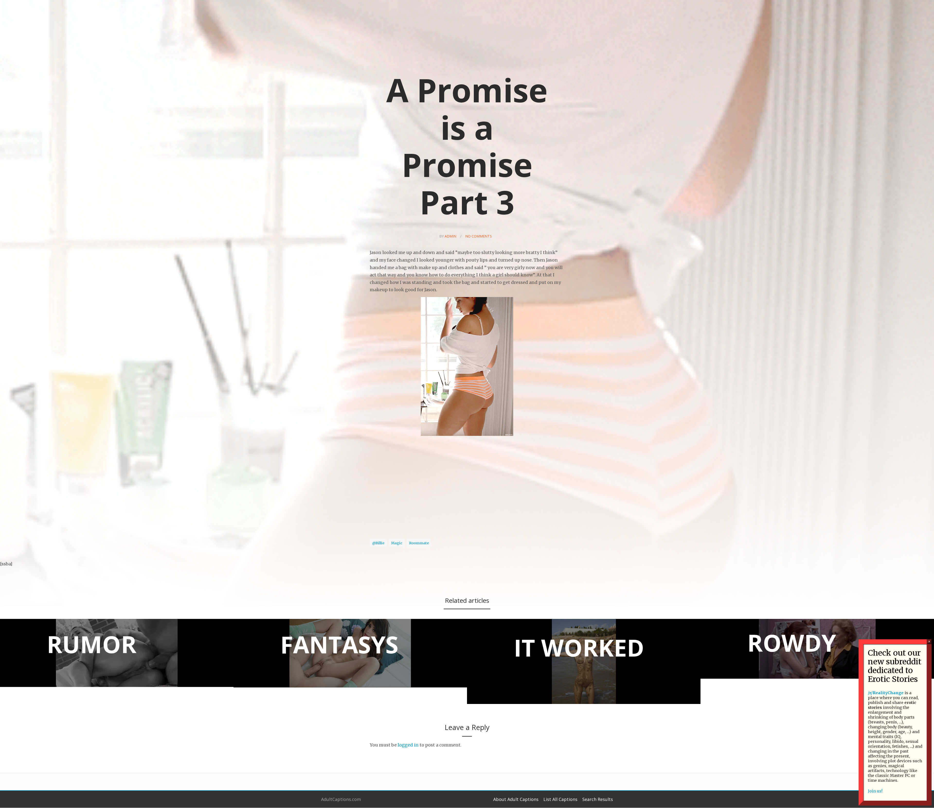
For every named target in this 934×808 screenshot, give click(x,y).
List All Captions (560, 799)
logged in (408, 745)
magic (396, 543)
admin (450, 236)
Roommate (419, 543)
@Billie (378, 543)
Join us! (875, 791)
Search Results (597, 799)
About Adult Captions (516, 799)
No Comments (478, 236)
